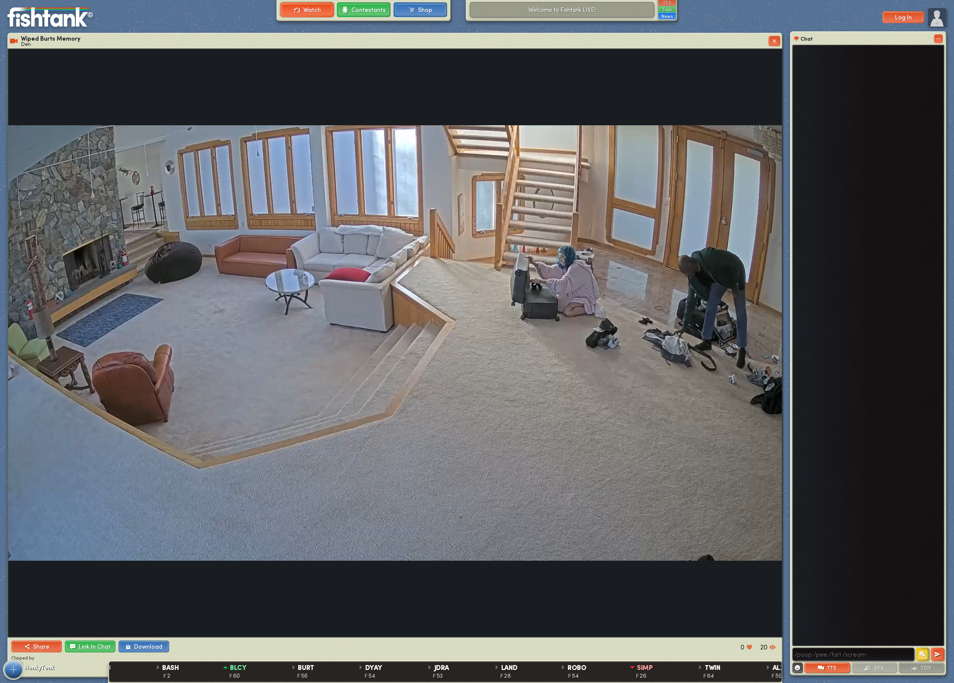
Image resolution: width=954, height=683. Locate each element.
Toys (667, 9)
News (667, 16)
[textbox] (853, 654)
